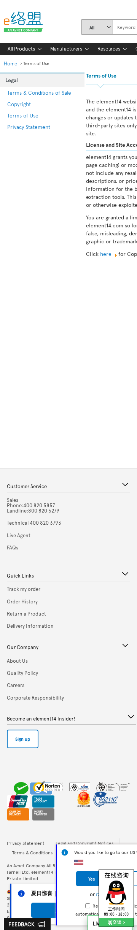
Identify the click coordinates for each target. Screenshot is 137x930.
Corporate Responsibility (35, 697)
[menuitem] (21, 49)
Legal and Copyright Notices (85, 843)
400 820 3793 (34, 522)
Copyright (19, 104)
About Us (17, 660)
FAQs (12, 547)
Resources (108, 48)
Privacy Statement (28, 126)
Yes (91, 879)
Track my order (23, 589)
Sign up (22, 739)
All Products (21, 48)
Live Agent (18, 535)
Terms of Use (22, 115)
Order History (22, 601)
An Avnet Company (26, 865)
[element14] (26, 23)
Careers (15, 685)
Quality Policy (22, 673)
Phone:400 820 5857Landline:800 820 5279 (33, 505)
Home (10, 63)
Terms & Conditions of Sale (39, 92)
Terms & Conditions (32, 852)
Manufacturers (66, 48)
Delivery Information (30, 625)
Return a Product (26, 613)
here (106, 253)
